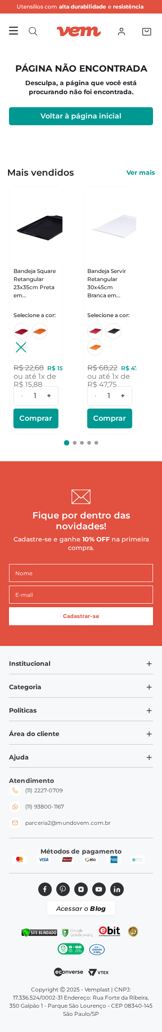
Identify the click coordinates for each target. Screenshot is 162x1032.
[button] (33, 31)
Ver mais (140, 172)
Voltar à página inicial (81, 116)
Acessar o (81, 909)
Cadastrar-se (81, 616)
